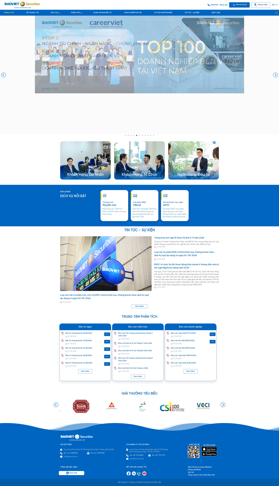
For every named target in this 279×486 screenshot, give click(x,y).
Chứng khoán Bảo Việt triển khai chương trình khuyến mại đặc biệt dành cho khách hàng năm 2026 (114, 221)
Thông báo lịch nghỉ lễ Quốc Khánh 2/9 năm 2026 (179, 238)
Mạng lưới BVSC (194, 470)
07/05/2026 (125, 371)
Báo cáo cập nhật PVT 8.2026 (183, 333)
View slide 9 (148, 135)
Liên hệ (183, 175)
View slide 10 (150, 135)
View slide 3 (131, 135)
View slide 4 (133, 135)
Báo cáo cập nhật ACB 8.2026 (183, 363)
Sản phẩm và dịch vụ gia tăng (137, 170)
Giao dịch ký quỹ (77, 175)
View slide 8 (145, 135)
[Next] (275, 75)
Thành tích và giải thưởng (191, 170)
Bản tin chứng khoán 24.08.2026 (78, 363)
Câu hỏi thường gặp (189, 172)
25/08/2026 (72, 358)
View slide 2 (128, 135)
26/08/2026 (72, 351)
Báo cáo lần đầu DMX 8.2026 (183, 348)
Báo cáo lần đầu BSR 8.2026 (183, 341)
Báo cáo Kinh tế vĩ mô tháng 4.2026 (133, 368)
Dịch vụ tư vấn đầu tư (133, 172)
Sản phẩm (65, 191)
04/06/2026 (125, 364)
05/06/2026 (125, 354)
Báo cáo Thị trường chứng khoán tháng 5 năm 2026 (135, 359)
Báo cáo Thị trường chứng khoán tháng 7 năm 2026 (135, 334)
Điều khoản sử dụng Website (200, 467)
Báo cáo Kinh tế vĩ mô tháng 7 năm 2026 (135, 343)
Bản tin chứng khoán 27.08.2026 (78, 341)
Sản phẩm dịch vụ (188, 167)
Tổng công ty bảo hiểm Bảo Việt (201, 475)
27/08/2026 (72, 344)
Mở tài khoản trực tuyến (173, 202)
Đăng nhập (262, 4)
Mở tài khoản (241, 4)
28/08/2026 (67, 302)
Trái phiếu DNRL (139, 202)
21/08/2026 (161, 259)
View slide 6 (139, 135)
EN (277, 5)
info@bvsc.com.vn (71, 456)
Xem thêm (144, 221)
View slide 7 (142, 135)
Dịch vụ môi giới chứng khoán (82, 170)
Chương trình (108, 202)
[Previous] (3, 75)
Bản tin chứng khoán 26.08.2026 (78, 348)
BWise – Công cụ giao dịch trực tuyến (86, 167)
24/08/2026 (161, 247)
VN (273, 5)
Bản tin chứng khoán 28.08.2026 (78, 333)
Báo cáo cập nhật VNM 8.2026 (183, 355)
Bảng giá (223, 5)
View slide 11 (153, 135)
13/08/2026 (177, 366)
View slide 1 (125, 135)
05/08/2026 (125, 339)
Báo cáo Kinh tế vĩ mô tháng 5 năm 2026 (135, 351)
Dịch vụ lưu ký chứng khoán (82, 172)
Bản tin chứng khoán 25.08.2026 (78, 355)
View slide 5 (136, 135)
